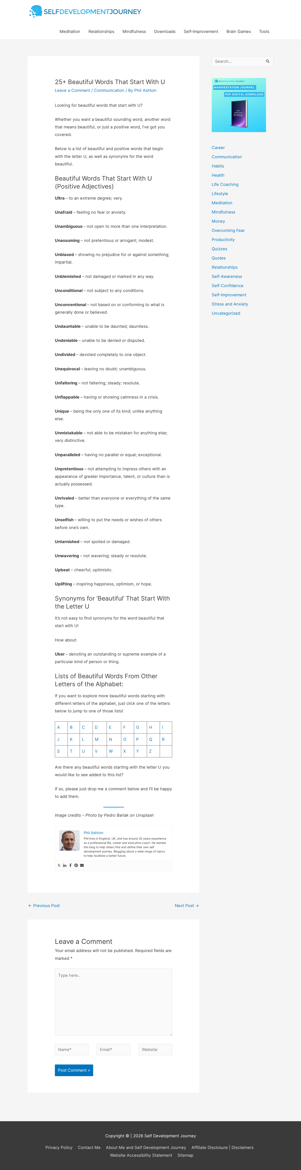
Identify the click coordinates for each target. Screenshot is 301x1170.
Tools (264, 31)
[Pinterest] (76, 865)
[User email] (82, 865)
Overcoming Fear (228, 230)
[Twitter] (59, 865)
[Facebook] (70, 865)
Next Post (187, 905)
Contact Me (89, 1147)
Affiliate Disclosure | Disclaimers (222, 1147)
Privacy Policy (58, 1147)
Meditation (70, 31)
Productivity (223, 239)
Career (218, 147)
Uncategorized (226, 313)
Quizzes (219, 248)
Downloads (164, 31)
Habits (218, 166)
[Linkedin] (65, 865)
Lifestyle (220, 193)
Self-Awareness (227, 276)
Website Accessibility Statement (141, 1155)
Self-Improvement (201, 31)
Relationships (101, 31)
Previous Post (44, 905)
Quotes (219, 258)
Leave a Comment (72, 90)
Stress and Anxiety (230, 304)
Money (218, 221)
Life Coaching (225, 184)
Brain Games (238, 31)
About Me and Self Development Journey (146, 1147)
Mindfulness (134, 31)
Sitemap (185, 1155)
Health (218, 175)
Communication (109, 90)
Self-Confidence (227, 285)
